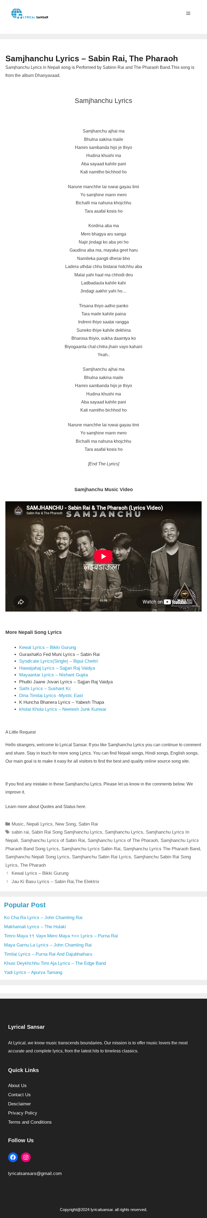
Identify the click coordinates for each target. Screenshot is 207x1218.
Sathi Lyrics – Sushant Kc (45, 688)
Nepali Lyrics (39, 824)
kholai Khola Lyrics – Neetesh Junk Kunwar (62, 709)
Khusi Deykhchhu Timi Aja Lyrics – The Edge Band (55, 963)
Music (18, 824)
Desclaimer (19, 1103)
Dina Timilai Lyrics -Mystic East (51, 695)
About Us (17, 1085)
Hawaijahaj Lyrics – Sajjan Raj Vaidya (57, 668)
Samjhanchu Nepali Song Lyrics (37, 856)
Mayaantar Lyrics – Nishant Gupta (53, 674)
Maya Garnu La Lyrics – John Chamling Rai (48, 945)
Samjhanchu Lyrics (124, 832)
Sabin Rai (88, 824)
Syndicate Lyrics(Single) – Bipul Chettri (58, 661)
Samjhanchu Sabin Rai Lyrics (101, 856)
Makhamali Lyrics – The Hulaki (35, 926)
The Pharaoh (33, 865)
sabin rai (20, 832)
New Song (65, 824)
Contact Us (19, 1094)
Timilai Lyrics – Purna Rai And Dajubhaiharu (48, 954)
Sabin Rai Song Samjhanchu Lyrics (67, 832)
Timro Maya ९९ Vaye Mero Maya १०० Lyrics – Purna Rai (61, 935)
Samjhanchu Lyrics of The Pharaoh (123, 840)
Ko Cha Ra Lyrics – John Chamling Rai (43, 917)
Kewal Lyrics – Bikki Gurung (47, 647)
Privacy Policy (22, 1113)
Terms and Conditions (30, 1122)
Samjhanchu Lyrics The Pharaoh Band (161, 848)
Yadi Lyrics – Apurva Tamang (33, 972)
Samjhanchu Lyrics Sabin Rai (90, 848)
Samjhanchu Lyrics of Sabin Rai (53, 840)
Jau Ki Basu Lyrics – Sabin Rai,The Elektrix (55, 881)
